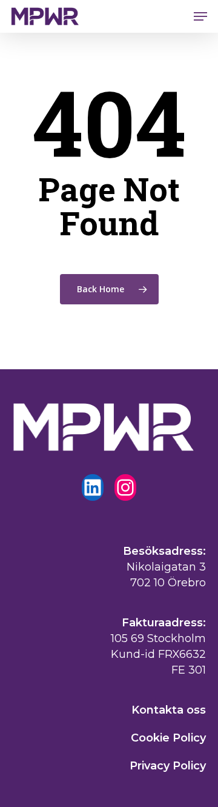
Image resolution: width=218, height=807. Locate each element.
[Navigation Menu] (200, 16)
